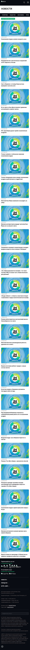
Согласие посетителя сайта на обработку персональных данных (14, 630)
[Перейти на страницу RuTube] (16, 566)
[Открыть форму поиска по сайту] (24, 2)
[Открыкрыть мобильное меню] (28, 2)
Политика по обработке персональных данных (11, 629)
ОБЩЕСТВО (13, 15)
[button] (4, 579)
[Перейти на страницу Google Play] (5, 574)
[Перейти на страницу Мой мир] (10, 566)
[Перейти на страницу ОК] (8, 566)
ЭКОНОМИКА (21, 15)
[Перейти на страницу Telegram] (18, 566)
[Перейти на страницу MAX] (5, 566)
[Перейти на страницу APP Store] (12, 574)
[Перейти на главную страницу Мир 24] (3, 2)
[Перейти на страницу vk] (2, 566)
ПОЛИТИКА (5, 15)
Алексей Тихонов (12, 605)
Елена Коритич (10, 607)
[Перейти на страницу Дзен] (13, 566)
